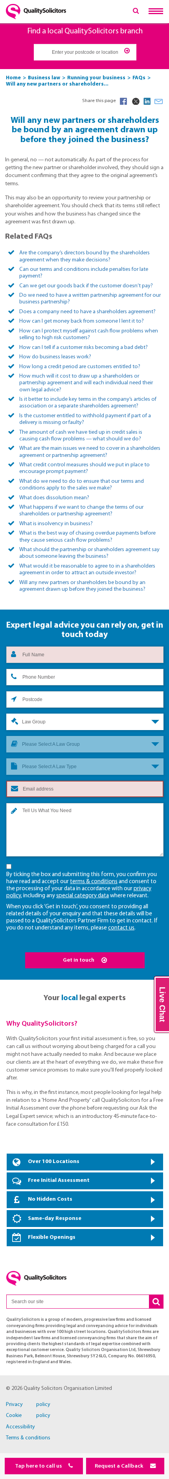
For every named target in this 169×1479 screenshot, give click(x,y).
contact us (121, 928)
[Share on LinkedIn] (147, 101)
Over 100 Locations (53, 1162)
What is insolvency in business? (56, 524)
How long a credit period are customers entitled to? (79, 367)
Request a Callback (119, 1466)
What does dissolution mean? (54, 498)
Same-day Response (54, 1219)
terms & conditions (94, 882)
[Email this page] (158, 101)
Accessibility (20, 1427)
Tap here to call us (39, 1466)
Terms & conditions (28, 1438)
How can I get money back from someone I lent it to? (81, 321)
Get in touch (79, 960)
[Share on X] (135, 101)
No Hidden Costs (50, 1199)
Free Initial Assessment (59, 1180)
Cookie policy (28, 1416)
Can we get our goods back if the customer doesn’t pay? (86, 286)
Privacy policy (28, 1405)
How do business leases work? (55, 357)
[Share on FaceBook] (123, 101)
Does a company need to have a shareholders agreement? (87, 312)
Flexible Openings (51, 1237)
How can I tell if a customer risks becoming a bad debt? (83, 348)
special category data (82, 896)
